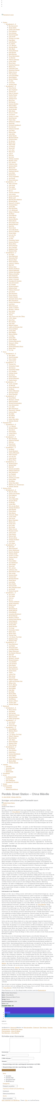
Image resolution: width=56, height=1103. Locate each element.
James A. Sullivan (14, 307)
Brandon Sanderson (14, 268)
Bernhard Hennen (13, 137)
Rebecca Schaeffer (14, 274)
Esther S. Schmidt (14, 279)
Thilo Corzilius (13, 74)
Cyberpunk (36, 1027)
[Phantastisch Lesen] (8, 14)
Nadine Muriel (12, 221)
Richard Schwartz (14, 286)
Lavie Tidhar (12, 757)
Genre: (4, 997)
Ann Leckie (12, 594)
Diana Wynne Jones (14, 571)
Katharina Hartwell (14, 128)
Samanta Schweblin (14, 469)
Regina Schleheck (14, 277)
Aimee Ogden (12, 233)
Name (4, 1055)
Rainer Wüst (12, 348)
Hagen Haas (12, 120)
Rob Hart (11, 559)
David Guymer (13, 118)
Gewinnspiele (9, 771)
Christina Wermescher (15, 341)
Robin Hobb (12, 144)
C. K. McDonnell (13, 210)
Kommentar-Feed (10, 1079)
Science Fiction (7, 488)
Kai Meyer (11, 213)
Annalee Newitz (13, 623)
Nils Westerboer (13, 697)
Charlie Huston (13, 380)
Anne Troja (12, 320)
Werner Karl (12, 167)
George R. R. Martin (14, 203)
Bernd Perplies (13, 738)
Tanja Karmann (13, 169)
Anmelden (8, 1076)
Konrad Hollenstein (14, 378)
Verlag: (4, 999)
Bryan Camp (12, 63)
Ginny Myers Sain (14, 222)
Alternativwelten (28, 1027)
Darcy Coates (12, 359)
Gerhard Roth (12, 465)
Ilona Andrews (12, 33)
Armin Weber (12, 686)
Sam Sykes (12, 311)
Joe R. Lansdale (13, 383)
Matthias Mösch (13, 731)
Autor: (4, 995)
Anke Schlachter (13, 275)
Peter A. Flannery (13, 93)
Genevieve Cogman (14, 70)
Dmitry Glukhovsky (14, 550)
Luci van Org (12, 235)
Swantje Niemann (13, 224)
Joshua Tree (12, 674)
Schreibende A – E (11, 24)
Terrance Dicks (13, 538)
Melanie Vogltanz (13, 325)
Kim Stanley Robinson (15, 653)
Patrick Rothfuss (13, 261)
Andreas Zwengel (13, 421)
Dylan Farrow (12, 88)
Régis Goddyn (12, 105)
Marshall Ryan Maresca (15, 199)
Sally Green (12, 111)
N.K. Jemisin (12, 162)
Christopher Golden (14, 369)
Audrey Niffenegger (14, 391)
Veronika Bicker (13, 47)
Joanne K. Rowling (14, 263)
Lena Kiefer (12, 173)
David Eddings (13, 77)
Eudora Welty (12, 479)
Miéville (4, 963)
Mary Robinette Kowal (15, 587)
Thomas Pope (12, 635)
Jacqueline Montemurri (15, 614)
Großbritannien (6, 1029)
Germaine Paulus (13, 392)
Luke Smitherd (13, 663)
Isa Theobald (12, 474)
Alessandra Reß (13, 258)
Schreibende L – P (11, 182)
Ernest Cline (12, 523)
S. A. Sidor (12, 407)
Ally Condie (12, 527)
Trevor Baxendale (13, 499)
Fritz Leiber (12, 187)
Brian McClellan (13, 208)
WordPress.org (10, 1081)
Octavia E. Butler (13, 515)
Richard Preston (13, 463)
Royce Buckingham (14, 56)
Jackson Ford (12, 97)
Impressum (9, 787)
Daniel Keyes (12, 580)
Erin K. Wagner (13, 685)
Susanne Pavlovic (13, 242)
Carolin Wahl (12, 330)
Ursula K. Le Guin (13, 116)
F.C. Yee (11, 350)
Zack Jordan (12, 573)
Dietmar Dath (12, 536)
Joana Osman (12, 458)
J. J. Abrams (12, 426)
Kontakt (5, 784)
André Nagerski (13, 621)
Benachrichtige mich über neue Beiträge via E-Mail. (18, 1067)
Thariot (11, 314)
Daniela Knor (12, 175)
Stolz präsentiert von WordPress (11, 1100)
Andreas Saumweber (14, 272)
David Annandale (13, 35)
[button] (7, 1012)
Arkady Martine (13, 610)
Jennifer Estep (13, 84)
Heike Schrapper (13, 401)
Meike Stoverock (13, 306)
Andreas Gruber (13, 373)
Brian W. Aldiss (13, 492)
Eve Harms (12, 375)
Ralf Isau (11, 155)
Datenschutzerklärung (12, 789)
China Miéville (12, 215)
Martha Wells (12, 693)
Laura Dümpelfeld (13, 75)
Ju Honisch (12, 146)
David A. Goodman (14, 552)
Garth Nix (11, 226)
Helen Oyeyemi (13, 454)
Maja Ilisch (12, 151)
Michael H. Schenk (14, 399)
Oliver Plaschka (13, 245)
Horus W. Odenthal (14, 231)
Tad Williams (12, 345)
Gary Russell (12, 656)
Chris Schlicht (12, 750)
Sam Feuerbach (13, 90)
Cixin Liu (11, 598)
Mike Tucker (12, 676)
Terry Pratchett (13, 247)
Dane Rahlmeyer (13, 256)
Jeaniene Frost (13, 98)
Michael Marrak (13, 201)
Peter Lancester (13, 183)
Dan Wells (11, 414)
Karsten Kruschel (13, 591)
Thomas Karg (12, 577)
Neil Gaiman (12, 102)
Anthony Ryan (12, 267)
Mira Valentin (12, 321)
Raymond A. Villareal (14, 410)
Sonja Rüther (12, 398)
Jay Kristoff (12, 178)
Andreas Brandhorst (14, 507)
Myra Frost (12, 100)
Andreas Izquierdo (14, 159)
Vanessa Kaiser (13, 166)
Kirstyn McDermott (14, 387)
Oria (26, 1100)
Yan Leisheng (12, 189)
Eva (20, 797)
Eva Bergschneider (11, 777)
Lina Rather (12, 646)
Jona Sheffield (12, 662)
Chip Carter (12, 518)
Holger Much (12, 217)
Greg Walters (12, 332)
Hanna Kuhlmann (13, 180)
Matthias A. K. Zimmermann (16, 484)
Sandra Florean (13, 95)
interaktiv (5, 764)
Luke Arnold (12, 36)
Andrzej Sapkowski (14, 270)
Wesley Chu (12, 66)
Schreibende (6, 773)
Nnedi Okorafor (13, 626)
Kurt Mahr (11, 607)
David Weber (12, 688)
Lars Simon (12, 291)
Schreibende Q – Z (11, 252)
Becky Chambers (13, 520)
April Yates (12, 417)
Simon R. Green (13, 113)
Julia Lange (12, 185)
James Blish (12, 504)
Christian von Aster (14, 38)
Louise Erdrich (13, 433)
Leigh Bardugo (13, 42)
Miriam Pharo (12, 460)
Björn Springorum (13, 300)
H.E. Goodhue (12, 371)
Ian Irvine (11, 157)
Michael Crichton (13, 531)
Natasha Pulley (13, 251)
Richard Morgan (13, 616)
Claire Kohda (12, 445)
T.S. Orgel (11, 237)
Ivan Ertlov (12, 82)
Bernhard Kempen (13, 578)
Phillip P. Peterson (14, 736)
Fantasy (5, 22)
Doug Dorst (12, 430)
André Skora (12, 752)
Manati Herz (12, 143)
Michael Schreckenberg (15, 403)
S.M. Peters (12, 740)
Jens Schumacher (14, 283)
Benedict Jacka (13, 160)
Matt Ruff (11, 265)
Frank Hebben (12, 561)
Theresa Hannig (13, 557)
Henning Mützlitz (13, 219)
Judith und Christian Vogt (15, 327)
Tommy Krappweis (14, 176)
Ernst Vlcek (12, 678)
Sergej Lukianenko (14, 196)
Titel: (3, 993)
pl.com (5, 775)
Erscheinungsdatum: (8, 1001)
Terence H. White (13, 343)
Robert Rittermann (14, 651)
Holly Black (12, 49)
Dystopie (50, 1027)
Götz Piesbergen (10, 780)
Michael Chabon (13, 428)
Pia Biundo (12, 502)
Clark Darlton (12, 534)
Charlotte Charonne (14, 65)
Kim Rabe (11, 254)
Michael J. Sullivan (14, 309)
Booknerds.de (42, 990)
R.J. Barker (12, 43)
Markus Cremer (13, 716)
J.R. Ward (11, 336)
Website (4, 1061)
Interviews (9, 766)
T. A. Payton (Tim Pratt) (15, 637)
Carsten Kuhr (9, 778)
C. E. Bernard (12, 45)
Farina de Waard (13, 329)
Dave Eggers (12, 431)
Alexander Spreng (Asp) (15, 299)
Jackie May (12, 206)
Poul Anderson (13, 31)
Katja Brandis (12, 52)
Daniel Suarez (12, 670)
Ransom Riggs (13, 260)
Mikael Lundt (12, 198)
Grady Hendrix (13, 136)
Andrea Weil (12, 337)
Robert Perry (12, 632)
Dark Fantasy (43, 1027)
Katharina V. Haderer (14, 121)
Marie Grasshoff (13, 548)
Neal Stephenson (13, 472)
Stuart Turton (12, 476)
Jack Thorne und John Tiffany (17, 316)
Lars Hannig (12, 722)
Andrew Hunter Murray (15, 619)
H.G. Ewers (12, 543)
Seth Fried (11, 546)
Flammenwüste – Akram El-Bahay (11, 1031)
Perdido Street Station (16, 1029)
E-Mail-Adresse (6, 1058)
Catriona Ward (13, 412)
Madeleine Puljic (13, 249)
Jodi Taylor (12, 313)
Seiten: (4, 1003)
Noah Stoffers (12, 755)
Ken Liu (11, 190)
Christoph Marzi (13, 205)
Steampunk (6, 706)
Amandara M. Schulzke (15, 281)
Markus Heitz (12, 132)
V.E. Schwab (12, 284)
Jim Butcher (12, 58)
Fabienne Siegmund (14, 290)
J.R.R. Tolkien (12, 318)
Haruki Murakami (13, 451)
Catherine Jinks (13, 164)
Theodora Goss (13, 107)
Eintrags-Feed (9, 1077)
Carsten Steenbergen (14, 302)
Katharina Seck (13, 288)
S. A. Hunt (11, 150)
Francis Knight (13, 585)
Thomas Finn (12, 91)
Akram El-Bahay (13, 79)
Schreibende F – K (11, 86)
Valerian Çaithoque (14, 59)
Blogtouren (9, 770)
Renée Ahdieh (12, 28)
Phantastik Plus (7, 422)
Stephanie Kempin (14, 171)
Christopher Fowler (14, 366)
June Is (11, 153)
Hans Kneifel (12, 584)
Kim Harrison (12, 127)
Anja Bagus (12, 711)
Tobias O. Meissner (14, 212)
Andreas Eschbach (14, 539)
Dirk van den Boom (14, 506)
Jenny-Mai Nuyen (13, 229)
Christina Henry (13, 139)
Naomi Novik (12, 228)
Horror (4, 352)
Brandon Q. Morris (14, 617)
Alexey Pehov (12, 244)
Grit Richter (12, 748)
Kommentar (5, 1052)
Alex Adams (12, 355)
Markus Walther (13, 334)
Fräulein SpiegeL (13, 297)
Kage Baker (12, 40)
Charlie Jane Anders (14, 29)
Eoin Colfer (12, 525)
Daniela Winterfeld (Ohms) (16, 346)
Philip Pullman (12, 745)
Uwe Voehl (12, 323)
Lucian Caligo (12, 61)
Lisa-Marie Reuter (14, 649)
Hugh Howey (12, 564)
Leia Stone (12, 304)
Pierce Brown (12, 511)
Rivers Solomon (13, 295)
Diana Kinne (12, 444)
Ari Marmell (12, 385)
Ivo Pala (11, 238)
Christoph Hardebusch (15, 125)
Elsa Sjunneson (13, 293)
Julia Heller (12, 134)
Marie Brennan (13, 54)
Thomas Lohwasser (14, 192)
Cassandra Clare (13, 68)
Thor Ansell (12, 497)
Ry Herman (12, 141)
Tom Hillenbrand (13, 562)
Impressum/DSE (7, 786)
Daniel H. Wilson (13, 701)
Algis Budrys (12, 513)
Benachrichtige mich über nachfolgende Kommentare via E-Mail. (21, 1064)
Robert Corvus (13, 72)
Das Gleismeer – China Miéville (10, 1033)
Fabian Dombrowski (14, 718)
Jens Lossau (12, 194)
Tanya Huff (12, 148)
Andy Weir (11, 690)
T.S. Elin (11, 81)
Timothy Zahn (12, 702)
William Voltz (12, 683)
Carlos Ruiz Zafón (14, 419)
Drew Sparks (12, 665)
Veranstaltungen (10, 768)
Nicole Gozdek (13, 109)
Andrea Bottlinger (13, 50)
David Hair (12, 123)
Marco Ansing (12, 709)
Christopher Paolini (14, 240)
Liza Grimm (12, 114)
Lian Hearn (12, 130)
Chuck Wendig (13, 339)
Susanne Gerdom (13, 104)
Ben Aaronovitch (13, 26)
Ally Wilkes (12, 415)
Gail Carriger (12, 713)
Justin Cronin (12, 361)
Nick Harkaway (13, 438)
